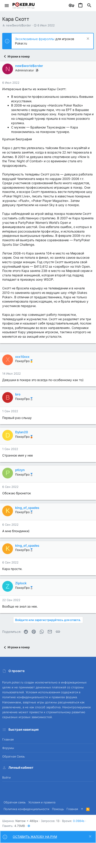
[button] (6, 6)
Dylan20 (21, 432)
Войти (6, 777)
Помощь (58, 809)
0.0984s (78, 821)
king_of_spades (27, 508)
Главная (8, 739)
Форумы (8, 748)
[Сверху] (82, 809)
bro (18, 394)
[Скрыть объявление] (87, 39)
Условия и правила (41, 802)
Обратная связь (13, 756)
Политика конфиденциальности (26, 809)
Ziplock (21, 583)
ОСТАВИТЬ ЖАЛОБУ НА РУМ (35, 837)
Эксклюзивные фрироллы (35, 39)
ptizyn (20, 470)
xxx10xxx (22, 357)
